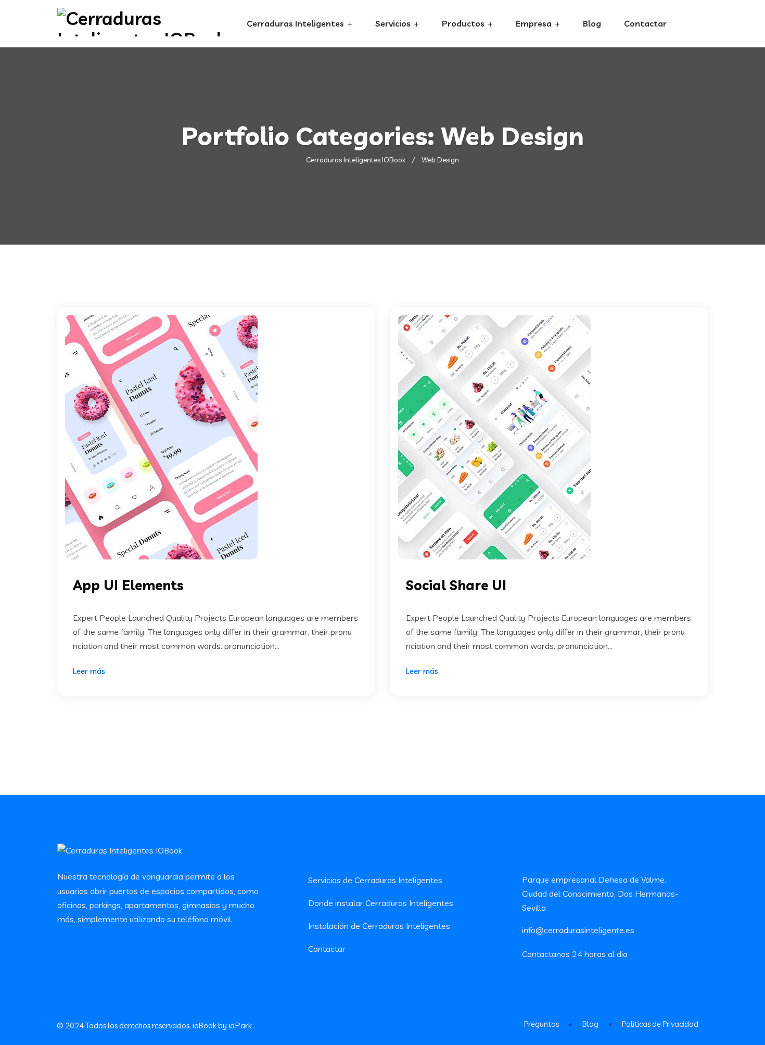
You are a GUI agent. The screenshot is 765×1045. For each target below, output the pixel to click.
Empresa (534, 23)
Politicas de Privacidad (660, 1024)
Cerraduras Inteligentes (295, 23)
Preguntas (541, 1024)
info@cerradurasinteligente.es (578, 930)
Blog (592, 23)
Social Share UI (456, 585)
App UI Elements (128, 585)
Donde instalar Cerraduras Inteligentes (380, 903)
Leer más (89, 671)
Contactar (645, 23)
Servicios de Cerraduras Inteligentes (375, 880)
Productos (463, 23)
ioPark (240, 1025)
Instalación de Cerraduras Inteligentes (379, 926)
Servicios (393, 23)
